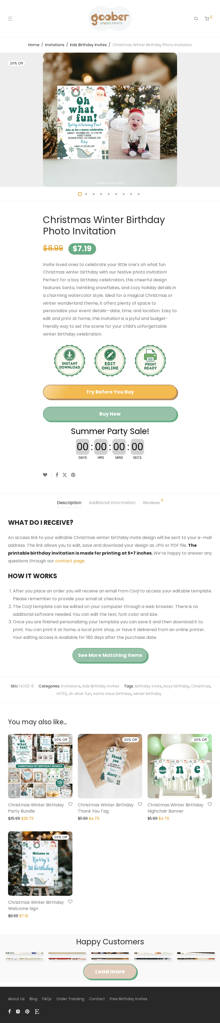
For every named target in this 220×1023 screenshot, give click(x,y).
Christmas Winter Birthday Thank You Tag (106, 808)
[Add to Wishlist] (47, 475)
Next (211, 120)
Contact (97, 999)
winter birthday (147, 693)
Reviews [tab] (153, 502)
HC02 (62, 693)
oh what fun (79, 693)
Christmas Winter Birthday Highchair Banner (175, 808)
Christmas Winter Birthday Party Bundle (36, 808)
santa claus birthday (112, 693)
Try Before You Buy (110, 391)
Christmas (200, 686)
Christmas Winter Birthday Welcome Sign (36, 905)
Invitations (54, 45)
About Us (16, 999)
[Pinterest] (27, 1011)
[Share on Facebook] (57, 475)
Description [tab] (69, 503)
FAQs (47, 999)
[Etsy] (37, 1011)
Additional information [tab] (112, 503)
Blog (33, 999)
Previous (9, 120)
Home (33, 45)
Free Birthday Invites (128, 999)
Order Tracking (70, 999)
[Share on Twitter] (64, 475)
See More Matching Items (110, 655)
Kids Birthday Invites (88, 45)
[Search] (196, 19)
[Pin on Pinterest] (73, 475)
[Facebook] (9, 1011)
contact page (70, 561)
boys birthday (176, 686)
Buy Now (110, 413)
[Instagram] (18, 1011)
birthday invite (148, 686)
